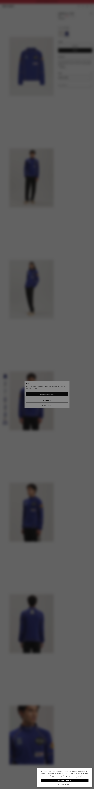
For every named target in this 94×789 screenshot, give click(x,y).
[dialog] (64, 777)
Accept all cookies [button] (64, 780)
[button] (64, 784)
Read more (81, 777)
